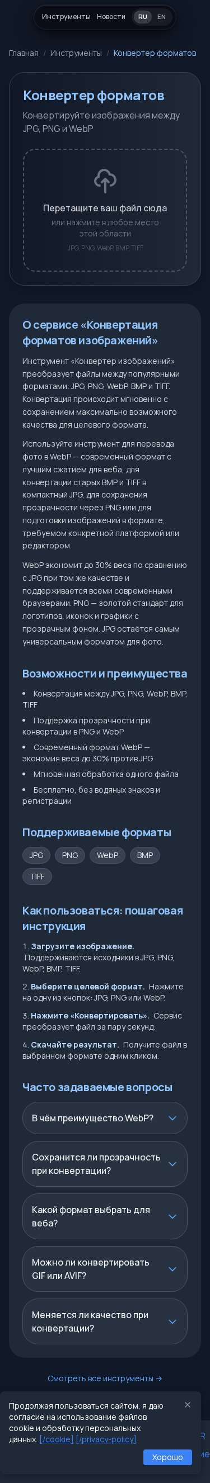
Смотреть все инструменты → (105, 1378)
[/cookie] (56, 1439)
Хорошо (167, 1457)
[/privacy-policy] (106, 1439)
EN (161, 16)
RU (142, 16)
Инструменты (66, 16)
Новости (111, 16)
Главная (24, 53)
